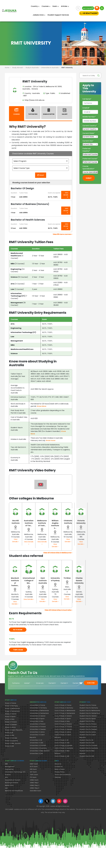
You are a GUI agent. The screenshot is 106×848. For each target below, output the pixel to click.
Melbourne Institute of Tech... (42, 523)
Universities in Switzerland (39, 713)
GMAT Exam (34, 764)
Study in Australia (11, 741)
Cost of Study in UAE (62, 756)
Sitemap (58, 777)
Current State (89, 133)
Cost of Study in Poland (63, 724)
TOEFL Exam (34, 774)
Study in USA (9, 735)
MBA (6, 764)
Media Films (9, 785)
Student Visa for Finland (88, 727)
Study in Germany (11, 706)
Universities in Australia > (51, 68)
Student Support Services (58, 15)
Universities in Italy (36, 721)
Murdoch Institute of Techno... (15, 582)
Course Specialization (89, 167)
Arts (6, 777)
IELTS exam (17, 630)
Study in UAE (9, 746)
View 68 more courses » (62, 234)
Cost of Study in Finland (63, 727)
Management (9, 766)
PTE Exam (33, 777)
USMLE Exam (34, 780)
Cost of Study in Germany (64, 708)
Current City (88, 141)
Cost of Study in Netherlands (65, 710)
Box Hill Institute (15, 521)
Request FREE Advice (97, 8)
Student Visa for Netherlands (90, 710)
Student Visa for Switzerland (90, 713)
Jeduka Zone (38, 15)
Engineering (9, 769)
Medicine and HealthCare (14, 791)
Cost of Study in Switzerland (65, 713)
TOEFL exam (18, 650)
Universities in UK (36, 740)
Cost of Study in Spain (63, 718)
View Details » (15, 540)
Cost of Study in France (63, 705)
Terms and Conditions (63, 774)
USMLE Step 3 (34, 788)
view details (65, 194)
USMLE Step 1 (34, 783)
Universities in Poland (37, 724)
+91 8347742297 (90, 13)
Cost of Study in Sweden (63, 729)
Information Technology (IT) (15, 772)
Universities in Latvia (37, 732)
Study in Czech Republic (14, 730)
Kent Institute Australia (43, 580)
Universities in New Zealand (39, 751)
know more (50, 440)
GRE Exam (33, 769)
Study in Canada (11, 738)
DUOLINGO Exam (35, 791)
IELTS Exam (34, 766)
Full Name (87, 99)
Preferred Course (90, 158)
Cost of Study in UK (61, 740)
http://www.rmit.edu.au (34, 100)
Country (34, 6)
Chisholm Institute (68, 521)
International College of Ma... (29, 580)
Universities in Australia (38, 748)
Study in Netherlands (12, 708)
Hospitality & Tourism (12, 780)
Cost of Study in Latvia (63, 732)
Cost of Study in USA (62, 743)
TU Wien (67, 578)
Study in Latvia (10, 727)
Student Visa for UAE (87, 756)
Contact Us (59, 766)
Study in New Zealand (12, 743)
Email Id (86, 108)
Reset (41, 175)
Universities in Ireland (37, 716)
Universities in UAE (36, 753)
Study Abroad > (18, 68)
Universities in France (37, 705)
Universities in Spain (37, 718)
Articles (64, 6)
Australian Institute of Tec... (28, 523)
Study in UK (9, 732)
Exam (55, 6)
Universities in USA (36, 743)
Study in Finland (11, 722)
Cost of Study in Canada (63, 745)
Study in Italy (9, 719)
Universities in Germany (38, 708)
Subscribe (91, 683)
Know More (41, 406)
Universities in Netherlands (39, 710)
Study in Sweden (11, 724)
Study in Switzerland (12, 711)
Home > (8, 68)
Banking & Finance (11, 783)
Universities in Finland (38, 727)
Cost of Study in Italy (62, 721)
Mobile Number (89, 117)
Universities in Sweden (38, 729)
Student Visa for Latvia (88, 732)
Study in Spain (10, 716)
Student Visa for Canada (88, 745)
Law (6, 788)
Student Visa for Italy (87, 721)
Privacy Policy (60, 772)
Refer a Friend (59, 769)
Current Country (90, 125)
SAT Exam (33, 772)
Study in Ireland (10, 714)
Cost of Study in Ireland (63, 716)
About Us (58, 764)
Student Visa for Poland (88, 724)
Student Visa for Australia (89, 748)
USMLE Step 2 (34, 785)
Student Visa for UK (86, 740)
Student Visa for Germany (89, 708)
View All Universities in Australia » (58, 610)
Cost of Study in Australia (64, 748)
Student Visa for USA (87, 743)
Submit (89, 178)
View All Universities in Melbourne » (57, 553)
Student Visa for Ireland (88, 716)
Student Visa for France (88, 705)
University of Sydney (55, 579)
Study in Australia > (33, 68)
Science (8, 774)
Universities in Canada (38, 745)
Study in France (10, 703)
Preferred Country (86, 149)
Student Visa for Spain (88, 718)
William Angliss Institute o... (55, 524)
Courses (45, 6)
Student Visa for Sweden (88, 729)
